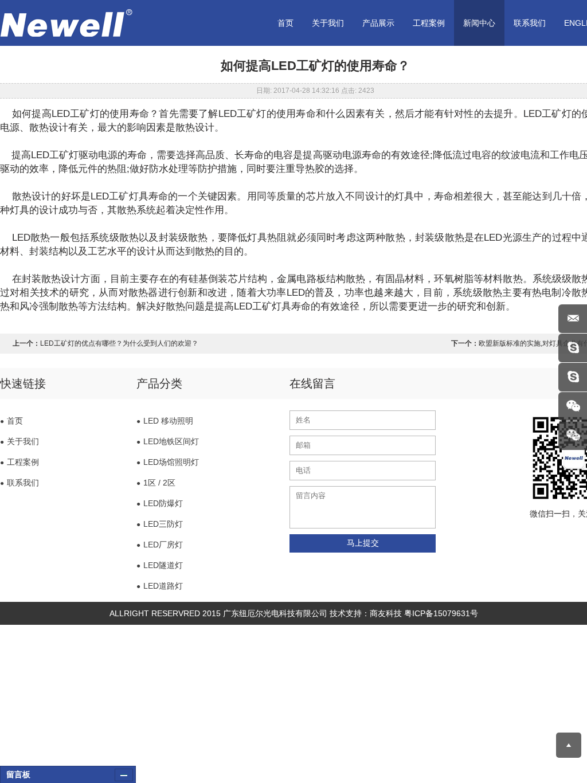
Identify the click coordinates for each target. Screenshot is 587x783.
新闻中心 (479, 23)
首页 (285, 23)
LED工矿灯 (76, 113)
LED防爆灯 (159, 503)
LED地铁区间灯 (167, 441)
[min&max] (124, 775)
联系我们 (530, 23)
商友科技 (386, 613)
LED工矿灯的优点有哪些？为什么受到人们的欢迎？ (119, 343)
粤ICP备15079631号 (441, 613)
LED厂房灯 (159, 544)
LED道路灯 (159, 585)
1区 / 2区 (155, 482)
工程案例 (429, 23)
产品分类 (159, 383)
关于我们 (328, 23)
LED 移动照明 (164, 420)
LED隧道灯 (159, 565)
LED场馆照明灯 (167, 462)
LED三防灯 (159, 523)
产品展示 (378, 23)
